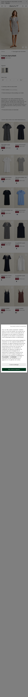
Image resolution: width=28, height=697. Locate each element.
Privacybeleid (5, 356)
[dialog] (14, 348)
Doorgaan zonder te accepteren (18, 326)
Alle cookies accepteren (14, 369)
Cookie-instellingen (14, 364)
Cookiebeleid (13, 356)
